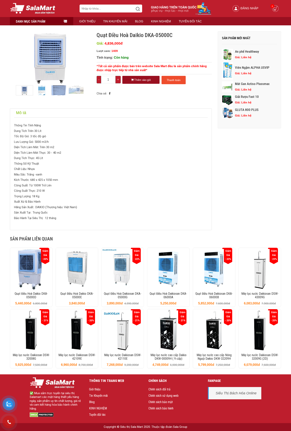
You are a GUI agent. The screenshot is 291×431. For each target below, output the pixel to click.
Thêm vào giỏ (142, 79)
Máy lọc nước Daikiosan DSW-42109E (77, 356)
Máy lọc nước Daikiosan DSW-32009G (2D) (260, 356)
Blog (139, 21)
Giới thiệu (87, 21)
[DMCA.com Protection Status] (42, 414)
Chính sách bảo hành (160, 408)
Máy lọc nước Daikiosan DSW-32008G (31, 356)
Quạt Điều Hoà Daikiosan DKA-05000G (122, 295)
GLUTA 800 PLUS (247, 110)
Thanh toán (174, 80)
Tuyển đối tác (190, 21)
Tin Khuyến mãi (115, 21)
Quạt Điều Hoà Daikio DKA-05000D (31, 295)
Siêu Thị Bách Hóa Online (236, 393)
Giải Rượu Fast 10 (247, 97)
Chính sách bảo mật (160, 402)
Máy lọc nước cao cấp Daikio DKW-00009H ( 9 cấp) (168, 356)
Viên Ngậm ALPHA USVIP (252, 68)
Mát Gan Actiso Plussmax (252, 84)
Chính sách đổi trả (159, 389)
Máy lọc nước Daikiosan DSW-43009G (260, 295)
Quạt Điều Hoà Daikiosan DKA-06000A (168, 295)
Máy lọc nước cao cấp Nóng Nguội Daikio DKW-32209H (214, 356)
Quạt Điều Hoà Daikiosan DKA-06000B (214, 295)
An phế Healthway (247, 51)
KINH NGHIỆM (161, 21)
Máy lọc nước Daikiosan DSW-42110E (122, 356)
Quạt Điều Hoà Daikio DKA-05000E (77, 295)
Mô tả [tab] (21, 113)
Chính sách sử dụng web (163, 396)
